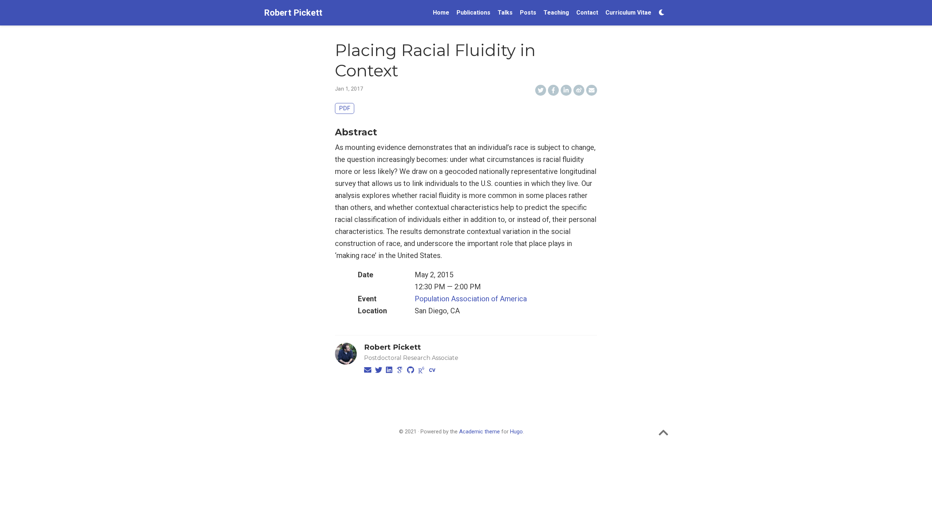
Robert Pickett (293, 13)
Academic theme (479, 431)
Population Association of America (471, 298)
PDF (344, 108)
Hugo (516, 431)
